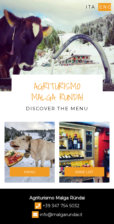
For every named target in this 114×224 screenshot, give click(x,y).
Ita (90, 7)
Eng (105, 7)
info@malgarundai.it (61, 214)
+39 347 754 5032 (61, 205)
